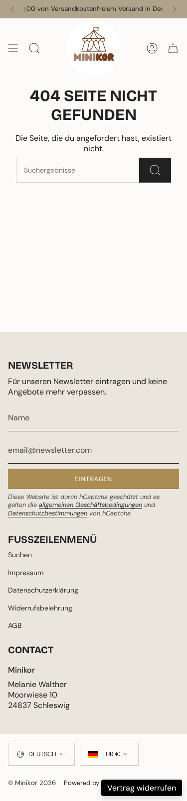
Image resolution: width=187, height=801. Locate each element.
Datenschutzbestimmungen (47, 513)
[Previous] (12, 8)
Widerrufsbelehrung (40, 607)
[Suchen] (155, 170)
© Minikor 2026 (32, 783)
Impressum (25, 572)
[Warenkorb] (173, 48)
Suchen (20, 554)
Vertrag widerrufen (141, 788)
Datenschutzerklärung (43, 590)
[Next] (174, 8)
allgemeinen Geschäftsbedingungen (90, 505)
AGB (14, 625)
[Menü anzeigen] (13, 48)
